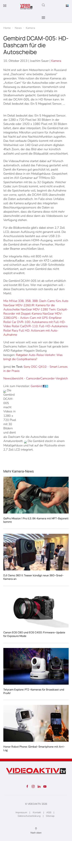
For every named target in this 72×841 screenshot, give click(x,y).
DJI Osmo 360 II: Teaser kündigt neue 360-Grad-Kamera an (33, 577)
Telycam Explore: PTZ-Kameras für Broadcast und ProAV (33, 691)
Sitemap (50, 816)
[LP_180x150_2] (67, 5)
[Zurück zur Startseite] (26, 7)
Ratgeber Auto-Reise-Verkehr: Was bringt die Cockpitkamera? (33, 357)
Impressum (21, 812)
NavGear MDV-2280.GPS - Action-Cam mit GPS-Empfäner (33, 316)
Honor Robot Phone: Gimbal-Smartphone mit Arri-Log (34, 748)
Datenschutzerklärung (29, 816)
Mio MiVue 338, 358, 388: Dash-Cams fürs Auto (35, 301)
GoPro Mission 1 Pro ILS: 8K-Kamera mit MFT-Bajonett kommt (35, 520)
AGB (48, 812)
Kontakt (37, 812)
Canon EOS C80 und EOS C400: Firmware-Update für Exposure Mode (34, 634)
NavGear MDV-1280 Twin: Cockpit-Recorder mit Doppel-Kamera (35, 311)
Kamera (56, 61)
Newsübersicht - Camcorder (21, 378)
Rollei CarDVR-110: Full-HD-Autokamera (39, 326)
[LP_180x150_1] (4, 5)
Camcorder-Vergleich (54, 378)
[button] (43, 5)
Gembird (36, 386)
